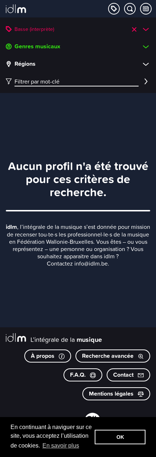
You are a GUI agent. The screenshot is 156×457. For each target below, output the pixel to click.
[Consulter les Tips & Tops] (146, 9)
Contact (124, 375)
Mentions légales (112, 393)
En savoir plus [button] (60, 445)
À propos (43, 356)
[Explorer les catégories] (114, 9)
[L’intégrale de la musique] (16, 9)
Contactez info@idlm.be (77, 263)
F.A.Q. (78, 375)
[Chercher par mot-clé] (130, 9)
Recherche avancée (108, 356)
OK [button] (120, 437)
